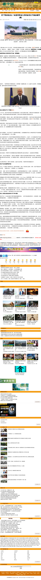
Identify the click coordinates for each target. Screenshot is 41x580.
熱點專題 (3, 417)
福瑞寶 (35, 573)
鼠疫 (32, 298)
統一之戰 (35, 363)
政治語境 (11, 363)
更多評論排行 (37, 533)
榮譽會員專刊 (4, 391)
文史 (29, 9)
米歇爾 (35, 255)
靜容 (15, 557)
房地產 (1, 542)
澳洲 (25, 545)
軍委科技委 (18, 325)
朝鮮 (16, 541)
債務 (23, 541)
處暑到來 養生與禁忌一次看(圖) (6, 499)
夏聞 (28, 553)
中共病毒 (21, 351)
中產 (8, 542)
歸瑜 (28, 552)
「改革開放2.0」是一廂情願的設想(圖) (14, 433)
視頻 (2, 338)
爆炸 (10, 298)
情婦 (28, 540)
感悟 (19, 546)
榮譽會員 (35, 242)
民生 (19, 545)
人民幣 (30, 541)
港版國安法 (13, 539)
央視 (1, 545)
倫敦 (30, 298)
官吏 (12, 10)
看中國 (3, 234)
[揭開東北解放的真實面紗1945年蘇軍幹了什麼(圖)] (4, 479)
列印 (34, 19)
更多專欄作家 (37, 561)
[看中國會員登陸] (8, 381)
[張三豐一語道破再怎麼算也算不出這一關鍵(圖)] (4, 461)
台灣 (12, 542)
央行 (21, 541)
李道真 (15, 552)
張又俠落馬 (3, 421)
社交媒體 (12, 541)
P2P (30, 542)
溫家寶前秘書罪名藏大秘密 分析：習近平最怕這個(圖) (11, 332)
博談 (19, 9)
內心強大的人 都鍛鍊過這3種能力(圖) (14, 470)
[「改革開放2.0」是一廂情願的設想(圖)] (4, 433)
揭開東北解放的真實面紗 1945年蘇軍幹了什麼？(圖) (17, 479)
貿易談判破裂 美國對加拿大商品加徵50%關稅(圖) (9, 496)
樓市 (3, 542)
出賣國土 (7, 541)
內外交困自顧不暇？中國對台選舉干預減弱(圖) (10, 275)
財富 (6, 542)
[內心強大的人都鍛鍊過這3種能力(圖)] (4, 470)
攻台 (33, 363)
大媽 (20, 542)
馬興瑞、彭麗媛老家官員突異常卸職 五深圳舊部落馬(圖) (11, 335)
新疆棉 (4, 539)
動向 (3, 10)
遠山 (15, 553)
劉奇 (5, 546)
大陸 (6, 9)
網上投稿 (2, 572)
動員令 (12, 110)
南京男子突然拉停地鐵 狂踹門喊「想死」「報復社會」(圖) (11, 528)
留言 (31, 19)
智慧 (17, 546)
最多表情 (30, 518)
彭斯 (3, 540)
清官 (19, 374)
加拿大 (18, 541)
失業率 (19, 363)
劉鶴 (10, 540)
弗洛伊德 (23, 539)
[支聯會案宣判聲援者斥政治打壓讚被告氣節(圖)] (4, 429)
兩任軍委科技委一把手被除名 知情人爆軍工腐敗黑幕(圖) (20, 322)
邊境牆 (1, 540)
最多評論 (10, 518)
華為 (29, 539)
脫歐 (20, 541)
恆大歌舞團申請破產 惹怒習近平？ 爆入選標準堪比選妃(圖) (11, 509)
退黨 (17, 539)
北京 (16, 542)
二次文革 (8, 363)
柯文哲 (21, 539)
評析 (14, 10)
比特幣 (33, 541)
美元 (26, 541)
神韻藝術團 (12, 573)
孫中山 (33, 545)
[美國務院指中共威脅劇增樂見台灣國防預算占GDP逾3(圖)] (4, 452)
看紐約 (28, 573)
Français (30, 572)
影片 (38, 9)
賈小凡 (2, 552)
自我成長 (25, 298)
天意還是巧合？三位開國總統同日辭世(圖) (8, 395)
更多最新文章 (37, 500)
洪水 (8, 539)
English (26, 572)
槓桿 (25, 541)
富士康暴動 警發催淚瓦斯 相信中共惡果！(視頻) (10, 272)
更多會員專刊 (37, 401)
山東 (5, 298)
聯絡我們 (7, 572)
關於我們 (13, 572)
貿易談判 (7, 540)
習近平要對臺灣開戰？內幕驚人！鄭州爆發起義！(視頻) (11, 270)
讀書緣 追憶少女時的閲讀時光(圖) (7, 400)
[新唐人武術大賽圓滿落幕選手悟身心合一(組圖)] (4, 465)
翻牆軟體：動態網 (20, 574)
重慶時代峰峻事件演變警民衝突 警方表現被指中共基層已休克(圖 (32, 309)
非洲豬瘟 (26, 542)
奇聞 (35, 9)
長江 (6, 539)
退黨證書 (24, 573)
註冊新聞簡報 (4, 564)
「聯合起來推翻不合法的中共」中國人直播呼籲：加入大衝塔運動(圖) (13, 520)
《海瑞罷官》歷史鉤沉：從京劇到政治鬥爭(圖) (9, 399)
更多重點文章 (37, 484)
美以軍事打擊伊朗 (4, 419)
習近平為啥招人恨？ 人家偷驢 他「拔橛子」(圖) (9, 523)
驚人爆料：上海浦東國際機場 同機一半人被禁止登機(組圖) (11, 505)
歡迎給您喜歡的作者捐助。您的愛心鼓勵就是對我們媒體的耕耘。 (12, 230)
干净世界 (7, 573)
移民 (4, 545)
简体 (27, 19)
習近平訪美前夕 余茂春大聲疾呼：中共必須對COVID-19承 (20, 348)
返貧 (17, 363)
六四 (15, 539)
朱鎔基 (23, 374)
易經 (12, 546)
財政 (5, 542)
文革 (29, 546)
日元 (36, 541)
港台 (16, 9)
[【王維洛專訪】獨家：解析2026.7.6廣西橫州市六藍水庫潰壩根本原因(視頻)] (4, 447)
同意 (36, 2)
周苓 (2, 554)
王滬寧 (12, 540)
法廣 (10, 541)
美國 (13, 9)
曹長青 (15, 559)
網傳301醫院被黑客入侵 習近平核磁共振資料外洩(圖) (10, 508)
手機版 (25, 19)
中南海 (6, 10)
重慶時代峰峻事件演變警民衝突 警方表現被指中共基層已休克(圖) (19, 438)
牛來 (5, 311)
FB (14, 541)
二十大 (32, 255)
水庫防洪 (24, 311)
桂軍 (29, 545)
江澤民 (14, 540)
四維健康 (2, 559)
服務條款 (18, 572)
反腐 (31, 540)
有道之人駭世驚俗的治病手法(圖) (13, 442)
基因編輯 (34, 542)
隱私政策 (22, 572)
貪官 (17, 374)
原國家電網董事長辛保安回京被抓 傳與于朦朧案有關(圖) (11, 334)
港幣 (38, 541)
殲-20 (31, 363)
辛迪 (28, 559)
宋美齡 (38, 545)
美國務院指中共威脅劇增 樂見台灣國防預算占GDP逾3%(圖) (18, 452)
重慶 (29, 311)
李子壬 (28, 558)
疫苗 (19, 539)
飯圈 (35, 311)
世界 (26, 9)
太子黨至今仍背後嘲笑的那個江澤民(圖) (8, 513)
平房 (8, 298)
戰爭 (32, 118)
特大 (36, 19)
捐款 (10, 572)
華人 (2, 545)
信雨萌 (10, 311)
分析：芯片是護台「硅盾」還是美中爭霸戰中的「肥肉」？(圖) (13, 278)
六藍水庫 (21, 311)
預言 (22, 546)
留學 (8, 545)
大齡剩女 (29, 350)
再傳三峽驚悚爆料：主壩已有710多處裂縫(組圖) (9, 529)
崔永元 (17, 540)
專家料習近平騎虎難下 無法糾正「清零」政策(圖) (10, 267)
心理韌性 (20, 298)
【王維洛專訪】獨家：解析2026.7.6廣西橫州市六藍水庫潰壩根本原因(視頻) (21, 447)
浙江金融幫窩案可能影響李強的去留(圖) (8, 491)
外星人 (26, 546)
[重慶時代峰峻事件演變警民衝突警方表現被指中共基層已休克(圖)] (4, 438)
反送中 (25, 540)
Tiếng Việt (34, 572)
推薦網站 (3, 573)
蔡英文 (14, 542)
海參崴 (10, 542)
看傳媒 (31, 573)
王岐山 (34, 539)
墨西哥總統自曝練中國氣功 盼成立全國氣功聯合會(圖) (10, 495)
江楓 (15, 558)
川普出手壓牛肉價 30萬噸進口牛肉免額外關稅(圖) (16, 475)
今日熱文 (3, 286)
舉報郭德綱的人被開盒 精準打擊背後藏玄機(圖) (9, 525)
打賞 (29, 19)
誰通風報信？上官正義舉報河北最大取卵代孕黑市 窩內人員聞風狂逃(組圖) (21, 456)
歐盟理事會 (16, 60)
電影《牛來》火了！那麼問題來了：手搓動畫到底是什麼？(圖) (8, 309)
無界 (24, 574)
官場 (10, 9)
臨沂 (6, 298)
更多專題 (38, 424)
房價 (22, 542)
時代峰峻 (33, 311)
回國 (14, 545)
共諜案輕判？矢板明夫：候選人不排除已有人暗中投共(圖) (12, 277)
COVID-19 (18, 351)
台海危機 (22, 255)
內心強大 (17, 298)
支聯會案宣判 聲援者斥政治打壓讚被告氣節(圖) (16, 429)
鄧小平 (1, 546)
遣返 (11, 545)
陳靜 (15, 554)
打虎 (33, 540)
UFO (26, 539)
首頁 (3, 9)
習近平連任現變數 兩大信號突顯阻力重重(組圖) (9, 396)
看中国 (8, 4)
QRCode (9, 255)
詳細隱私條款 (24, 2)
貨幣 (28, 541)
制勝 (29, 363)
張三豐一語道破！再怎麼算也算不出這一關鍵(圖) (16, 461)
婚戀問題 (33, 350)
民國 (27, 545)
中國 (20, 66)
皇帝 (8, 546)
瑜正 (2, 558)
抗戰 (30, 545)
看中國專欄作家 (4, 549)
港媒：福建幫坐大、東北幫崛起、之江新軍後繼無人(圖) (11, 269)
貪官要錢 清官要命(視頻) (19, 373)
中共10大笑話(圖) (4, 512)
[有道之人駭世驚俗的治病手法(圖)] (4, 442)
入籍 (16, 545)
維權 (38, 542)
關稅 (38, 539)
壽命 (28, 546)
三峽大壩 (1, 539)
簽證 (13, 545)
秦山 (2, 557)
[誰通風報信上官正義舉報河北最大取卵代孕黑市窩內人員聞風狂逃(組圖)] (4, 456)
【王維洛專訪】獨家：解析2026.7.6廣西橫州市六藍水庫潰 (20, 309)
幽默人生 (15, 546)
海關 (9, 545)
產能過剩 (22, 363)
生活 (32, 9)
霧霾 (31, 542)
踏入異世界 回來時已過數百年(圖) (7, 397)
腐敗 (30, 540)
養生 (31, 546)
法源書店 (16, 573)
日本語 (38, 572)
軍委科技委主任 (22, 325)
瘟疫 (29, 298)
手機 (20, 546)
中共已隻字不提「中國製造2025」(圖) (7, 490)
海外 (21, 545)
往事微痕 (4, 541)
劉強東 (18, 542)
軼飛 (2, 553)
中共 (30, 311)
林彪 (3, 546)
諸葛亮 (10, 546)
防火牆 (37, 542)
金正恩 (31, 539)
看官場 (5, 12)
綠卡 (17, 545)
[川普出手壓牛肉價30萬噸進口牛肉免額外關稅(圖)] (4, 475)
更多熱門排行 (37, 516)
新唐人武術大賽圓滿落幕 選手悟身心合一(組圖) (16, 465)
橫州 (18, 311)
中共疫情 (25, 351)
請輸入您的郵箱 (14, 566)
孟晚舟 (36, 539)
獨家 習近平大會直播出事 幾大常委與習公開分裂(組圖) (10, 524)
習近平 (33, 47)
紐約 (22, 9)
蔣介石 (35, 545)
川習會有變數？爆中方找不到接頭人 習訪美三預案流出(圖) (11, 521)
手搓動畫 (7, 311)
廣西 (17, 311)
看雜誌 (20, 573)
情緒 (23, 298)
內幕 (9, 10)
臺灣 (39, 71)
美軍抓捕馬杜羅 (3, 422)
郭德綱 (5, 363)
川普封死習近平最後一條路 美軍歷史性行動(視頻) (9, 527)
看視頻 (38, 573)
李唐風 (28, 554)
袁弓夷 (10, 539)
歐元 (34, 541)
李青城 (28, 557)
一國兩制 (1, 541)
